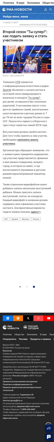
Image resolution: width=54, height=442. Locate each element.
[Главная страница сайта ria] (16, 9)
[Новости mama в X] (28, 318)
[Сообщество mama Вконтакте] (8, 318)
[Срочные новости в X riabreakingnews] (38, 318)
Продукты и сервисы (40, 339)
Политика (7, 334)
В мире (43, 334)
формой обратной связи (28, 406)
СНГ (6, 219)
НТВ (17, 82)
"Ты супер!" (34, 97)
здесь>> (36, 211)
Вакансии (7, 351)
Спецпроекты (9, 339)
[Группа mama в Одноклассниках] (18, 318)
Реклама (23, 339)
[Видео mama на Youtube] (49, 318)
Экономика (32, 334)
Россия (36, 219)
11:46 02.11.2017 (10, 22)
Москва (25, 219)
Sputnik (7, 89)
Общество (19, 334)
